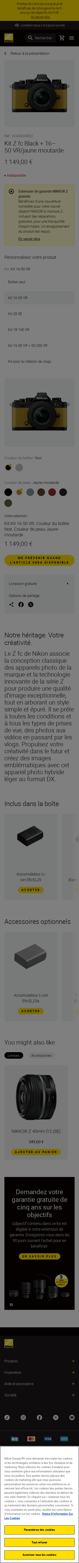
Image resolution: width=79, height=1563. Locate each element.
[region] (39, 1504)
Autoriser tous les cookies (39, 1555)
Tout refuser (40, 1542)
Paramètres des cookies (39, 1530)
